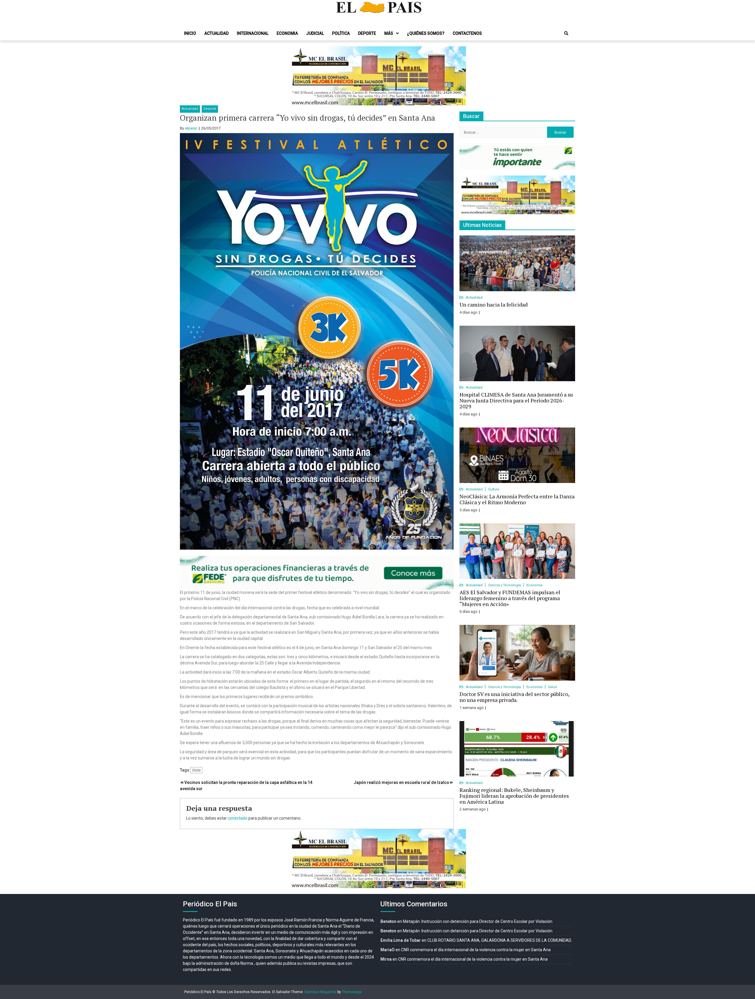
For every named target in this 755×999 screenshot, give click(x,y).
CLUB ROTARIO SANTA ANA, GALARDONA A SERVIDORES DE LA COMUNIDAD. (499, 940)
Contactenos (467, 33)
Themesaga (352, 992)
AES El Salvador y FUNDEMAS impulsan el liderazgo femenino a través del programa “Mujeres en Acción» (509, 598)
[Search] (566, 33)
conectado (237, 818)
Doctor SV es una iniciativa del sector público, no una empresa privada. (514, 696)
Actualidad (216, 33)
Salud (552, 687)
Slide (196, 770)
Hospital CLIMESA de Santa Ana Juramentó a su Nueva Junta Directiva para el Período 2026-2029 (516, 400)
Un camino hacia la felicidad (493, 304)
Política (341, 33)
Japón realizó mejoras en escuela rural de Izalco (401, 782)
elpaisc (191, 128)
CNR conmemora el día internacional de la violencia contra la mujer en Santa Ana (476, 949)
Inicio (190, 33)
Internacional (252, 33)
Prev (296, 76)
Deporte (367, 33)
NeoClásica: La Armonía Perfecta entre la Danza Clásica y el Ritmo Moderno (517, 499)
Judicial (315, 33)
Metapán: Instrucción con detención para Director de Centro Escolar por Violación (477, 921)
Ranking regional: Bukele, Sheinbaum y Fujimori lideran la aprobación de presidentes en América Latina (514, 795)
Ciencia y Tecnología (505, 585)
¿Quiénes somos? (425, 33)
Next (458, 76)
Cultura (493, 489)
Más (388, 33)
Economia (287, 33)
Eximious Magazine (320, 992)
